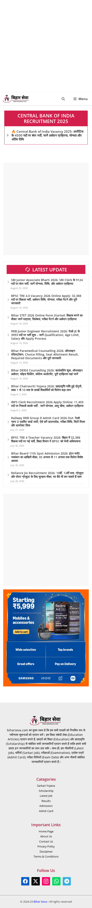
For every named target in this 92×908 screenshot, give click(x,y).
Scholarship (46, 791)
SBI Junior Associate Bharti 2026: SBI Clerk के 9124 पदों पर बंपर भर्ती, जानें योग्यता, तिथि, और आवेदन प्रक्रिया (47, 282)
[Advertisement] (46, 46)
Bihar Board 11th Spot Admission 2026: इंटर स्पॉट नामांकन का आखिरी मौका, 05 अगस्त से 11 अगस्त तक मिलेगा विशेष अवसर (47, 457)
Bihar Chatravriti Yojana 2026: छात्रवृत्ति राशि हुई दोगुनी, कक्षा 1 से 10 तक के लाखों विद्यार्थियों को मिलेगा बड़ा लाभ (46, 388)
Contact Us (46, 841)
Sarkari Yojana (46, 786)
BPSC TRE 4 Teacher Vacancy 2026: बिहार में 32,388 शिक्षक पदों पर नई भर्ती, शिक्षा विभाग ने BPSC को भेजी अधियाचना (45, 439)
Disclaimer (46, 851)
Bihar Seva (40, 901)
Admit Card (46, 811)
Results (46, 801)
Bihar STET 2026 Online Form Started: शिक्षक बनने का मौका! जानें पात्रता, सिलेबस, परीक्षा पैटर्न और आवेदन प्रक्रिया (47, 317)
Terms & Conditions (46, 856)
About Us (46, 836)
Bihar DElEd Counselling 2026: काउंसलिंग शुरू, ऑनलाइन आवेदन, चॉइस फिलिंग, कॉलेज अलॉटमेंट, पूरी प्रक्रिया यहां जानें (47, 372)
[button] (63, 98)
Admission (46, 806)
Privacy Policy (46, 846)
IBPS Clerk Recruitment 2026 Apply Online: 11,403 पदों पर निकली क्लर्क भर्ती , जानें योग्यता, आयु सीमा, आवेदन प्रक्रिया (47, 404)
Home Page (46, 831)
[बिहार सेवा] (16, 98)
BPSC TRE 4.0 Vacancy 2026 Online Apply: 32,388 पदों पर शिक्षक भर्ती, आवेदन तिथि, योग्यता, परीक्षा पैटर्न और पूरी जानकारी (46, 299)
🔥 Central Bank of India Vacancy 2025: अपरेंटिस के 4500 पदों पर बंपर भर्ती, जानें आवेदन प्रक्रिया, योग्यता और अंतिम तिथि (47, 135)
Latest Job (46, 796)
